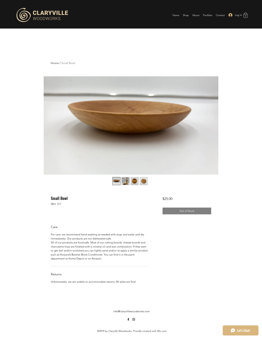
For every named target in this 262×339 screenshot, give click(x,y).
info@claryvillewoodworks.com (131, 311)
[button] (245, 15)
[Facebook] (128, 319)
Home (55, 63)
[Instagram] (133, 319)
